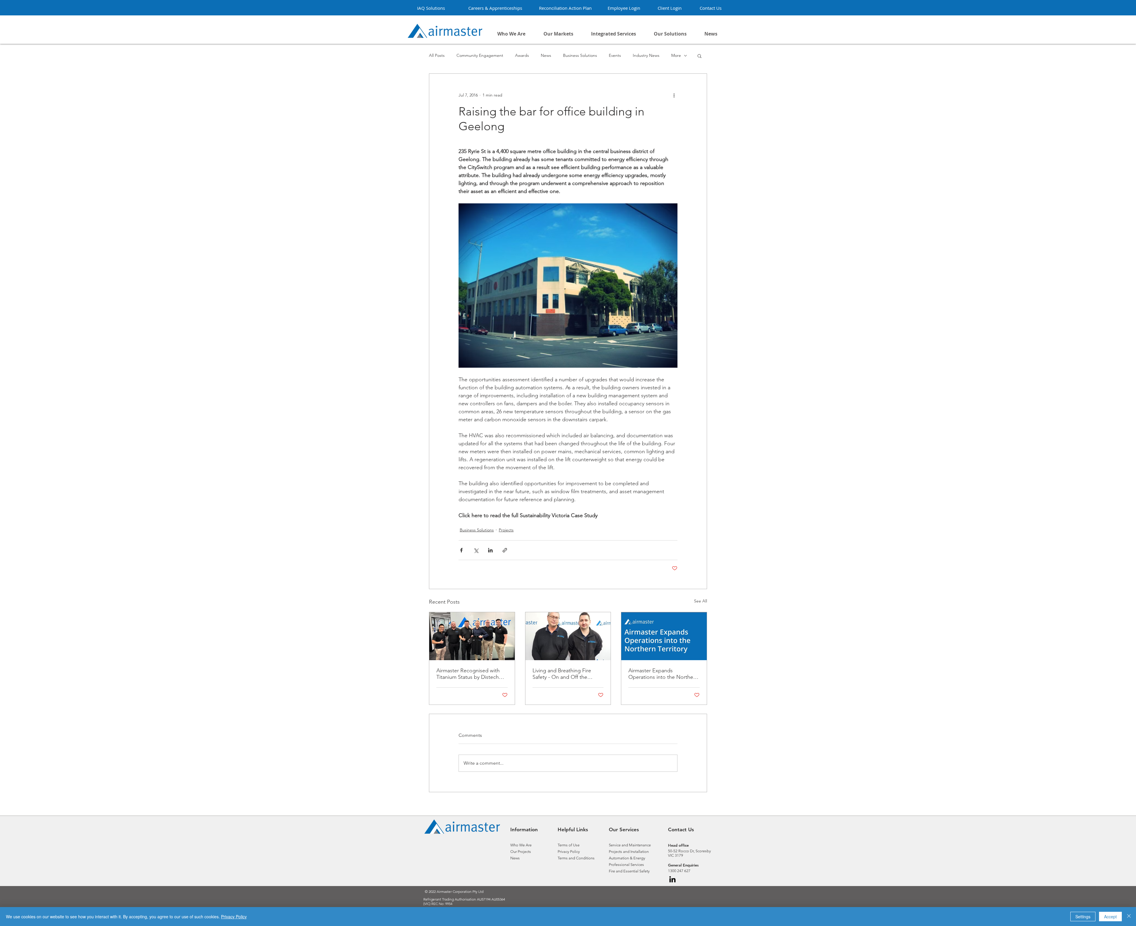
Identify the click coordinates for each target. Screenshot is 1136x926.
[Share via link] (505, 550)
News (546, 55)
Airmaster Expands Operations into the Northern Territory (663, 673)
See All (700, 601)
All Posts (437, 55)
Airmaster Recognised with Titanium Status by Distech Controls (468, 673)
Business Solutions (580, 55)
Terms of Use (569, 845)
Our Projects (520, 851)
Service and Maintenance (630, 845)
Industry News (646, 55)
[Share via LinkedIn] (490, 550)
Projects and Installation (629, 851)
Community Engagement (479, 55)
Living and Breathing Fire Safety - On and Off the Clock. (561, 673)
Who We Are (521, 845)
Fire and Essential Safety (629, 871)
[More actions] (673, 95)
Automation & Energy (627, 858)
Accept (1110, 916)
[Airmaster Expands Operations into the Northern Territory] (664, 636)
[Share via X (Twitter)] (476, 550)
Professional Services (626, 864)
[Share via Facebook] (461, 550)
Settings (1082, 916)
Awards (522, 55)
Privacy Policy (572, 851)
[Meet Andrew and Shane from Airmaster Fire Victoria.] (568, 636)
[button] (670, 33)
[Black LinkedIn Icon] (672, 879)
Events (615, 55)
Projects (506, 530)
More (676, 55)
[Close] (1128, 916)
